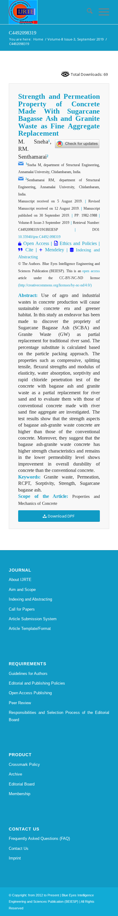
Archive (15, 774)
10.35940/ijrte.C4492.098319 (39, 237)
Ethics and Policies (77, 243)
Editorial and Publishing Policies (37, 683)
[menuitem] (87, 12)
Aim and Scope (22, 589)
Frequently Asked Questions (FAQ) (39, 838)
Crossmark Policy (24, 764)
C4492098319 (22, 32)
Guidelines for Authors (28, 673)
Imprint (15, 858)
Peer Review (20, 703)
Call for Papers (22, 609)
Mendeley (53, 249)
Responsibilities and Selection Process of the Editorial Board (59, 716)
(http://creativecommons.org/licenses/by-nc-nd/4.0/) (55, 285)
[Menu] (101, 12)
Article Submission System (33, 619)
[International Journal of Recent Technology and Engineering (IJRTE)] (49, 12)
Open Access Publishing (30, 693)
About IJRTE (20, 579)
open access (91, 271)
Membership (19, 794)
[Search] (87, 12)
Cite (29, 249)
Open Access (36, 243)
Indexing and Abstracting (30, 599)
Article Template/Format (30, 628)
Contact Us (18, 848)
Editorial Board (21, 784)
